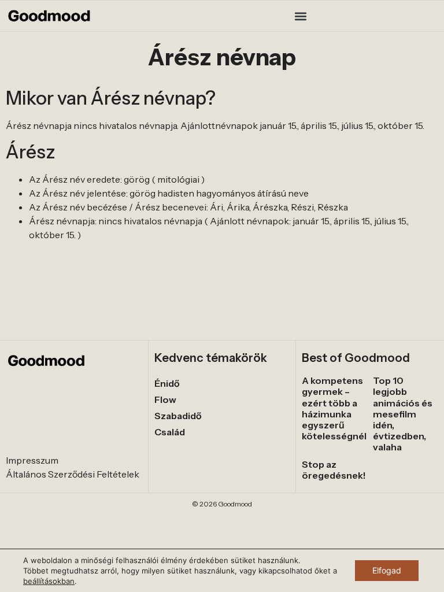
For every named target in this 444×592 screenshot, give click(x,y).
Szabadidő (178, 415)
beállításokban (49, 581)
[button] (300, 15)
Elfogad (386, 570)
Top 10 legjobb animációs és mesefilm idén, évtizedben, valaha (402, 414)
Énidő (167, 383)
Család (169, 432)
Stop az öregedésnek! (334, 469)
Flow (165, 399)
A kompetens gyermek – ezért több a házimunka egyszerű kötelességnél (334, 408)
